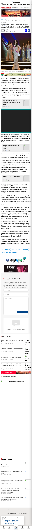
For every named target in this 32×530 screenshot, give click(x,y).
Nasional (9, 5)
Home (2, 20)
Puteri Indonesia (6, 249)
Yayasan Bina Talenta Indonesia (9, 252)
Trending (23, 514)
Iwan (7, 30)
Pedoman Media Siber (22, 513)
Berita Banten (6, 513)
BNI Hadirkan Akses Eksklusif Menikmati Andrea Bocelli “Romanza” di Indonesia (12, 481)
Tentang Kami (17, 514)
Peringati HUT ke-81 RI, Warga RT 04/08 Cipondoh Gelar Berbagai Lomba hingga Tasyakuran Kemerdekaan (10, 490)
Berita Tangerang (13, 513)
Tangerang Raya (21, 5)
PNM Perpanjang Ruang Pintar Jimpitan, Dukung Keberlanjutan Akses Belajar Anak (12, 498)
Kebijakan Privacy (10, 514)
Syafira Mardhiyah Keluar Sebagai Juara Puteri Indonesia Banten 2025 (15, 71)
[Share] (29, 30)
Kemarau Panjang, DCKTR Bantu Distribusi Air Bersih (11, 177)
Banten (14, 5)
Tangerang (25, 249)
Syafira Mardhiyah (16, 249)
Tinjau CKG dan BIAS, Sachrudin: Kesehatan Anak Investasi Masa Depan (11, 102)
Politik (28, 5)
